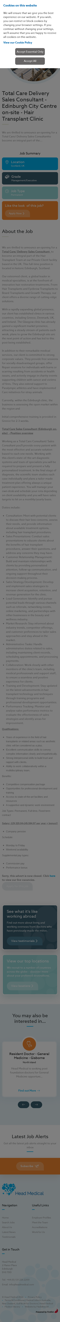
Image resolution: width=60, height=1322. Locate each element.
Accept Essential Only (30, 52)
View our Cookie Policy (17, 43)
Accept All (30, 61)
